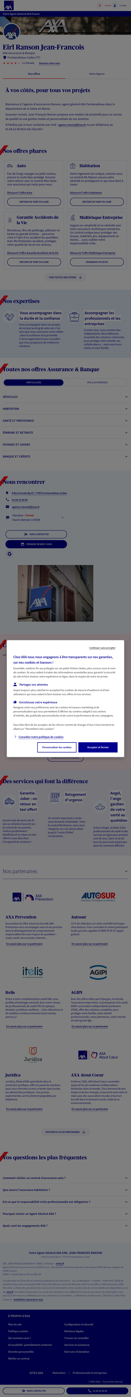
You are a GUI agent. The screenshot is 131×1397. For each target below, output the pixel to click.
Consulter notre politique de (41, 737)
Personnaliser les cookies (56, 747)
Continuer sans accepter (102, 647)
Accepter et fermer (98, 747)
